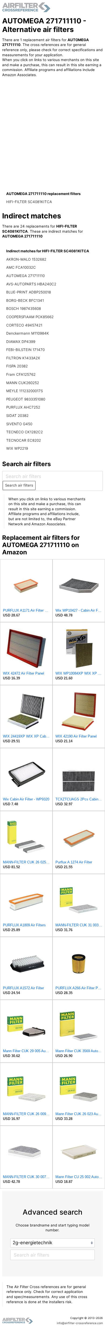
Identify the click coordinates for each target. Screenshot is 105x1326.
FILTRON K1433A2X (23, 358)
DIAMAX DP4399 (20, 341)
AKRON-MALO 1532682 (26, 259)
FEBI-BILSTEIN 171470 (25, 350)
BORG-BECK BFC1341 (25, 300)
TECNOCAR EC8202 (23, 440)
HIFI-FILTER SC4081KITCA (29, 202)
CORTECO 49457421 (24, 325)
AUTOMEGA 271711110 (25, 276)
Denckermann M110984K (27, 333)
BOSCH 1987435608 (23, 308)
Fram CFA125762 (21, 374)
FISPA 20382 (17, 366)
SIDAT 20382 (17, 415)
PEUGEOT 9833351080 (25, 399)
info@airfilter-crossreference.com (80, 1323)
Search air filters (19, 485)
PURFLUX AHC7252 (23, 407)
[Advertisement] (52, 135)
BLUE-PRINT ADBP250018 (28, 292)
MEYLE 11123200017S (24, 391)
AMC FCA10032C (21, 267)
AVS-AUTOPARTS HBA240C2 (31, 284)
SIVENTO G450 (19, 424)
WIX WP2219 (17, 448)
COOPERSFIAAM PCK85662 (30, 317)
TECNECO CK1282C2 (24, 432)
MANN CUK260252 (22, 383)
